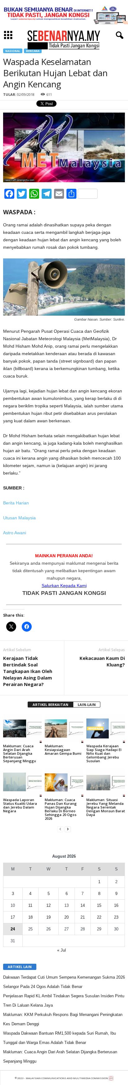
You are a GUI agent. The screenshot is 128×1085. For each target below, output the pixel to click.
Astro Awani (14, 532)
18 (30, 917)
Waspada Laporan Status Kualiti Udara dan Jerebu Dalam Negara (20, 805)
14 (82, 905)
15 (99, 905)
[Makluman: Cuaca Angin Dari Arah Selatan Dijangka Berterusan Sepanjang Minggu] (22, 728)
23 (116, 917)
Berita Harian (16, 502)
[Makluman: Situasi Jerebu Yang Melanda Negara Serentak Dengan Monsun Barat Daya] (105, 782)
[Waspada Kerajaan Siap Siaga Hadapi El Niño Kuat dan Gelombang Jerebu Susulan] (105, 728)
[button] (118, 35)
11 (30, 905)
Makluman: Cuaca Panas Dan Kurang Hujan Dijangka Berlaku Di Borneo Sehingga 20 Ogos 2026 (61, 809)
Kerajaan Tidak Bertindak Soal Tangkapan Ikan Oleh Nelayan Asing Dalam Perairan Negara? (27, 671)
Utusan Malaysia (19, 517)
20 (66, 917)
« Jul (61, 950)
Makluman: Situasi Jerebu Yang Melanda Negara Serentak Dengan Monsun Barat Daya (105, 807)
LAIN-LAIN (87, 704)
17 (13, 917)
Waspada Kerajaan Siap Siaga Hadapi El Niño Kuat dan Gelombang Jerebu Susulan (103, 753)
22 (99, 917)
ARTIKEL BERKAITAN (50, 704)
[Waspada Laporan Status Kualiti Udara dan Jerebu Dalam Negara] (22, 782)
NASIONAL (12, 51)
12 (48, 905)
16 (116, 905)
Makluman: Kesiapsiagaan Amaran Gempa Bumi (63, 750)
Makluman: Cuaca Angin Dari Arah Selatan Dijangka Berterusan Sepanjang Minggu (19, 753)
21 (82, 917)
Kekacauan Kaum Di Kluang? (102, 661)
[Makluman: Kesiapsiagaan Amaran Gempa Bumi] (64, 728)
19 (48, 917)
